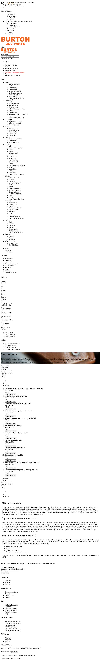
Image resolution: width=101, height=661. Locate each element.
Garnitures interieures (15, 194)
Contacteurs (12, 204)
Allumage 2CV (13, 105)
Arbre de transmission (15, 123)
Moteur (11, 116)
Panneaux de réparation (16, 148)
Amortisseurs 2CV (14, 84)
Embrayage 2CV (14, 125)
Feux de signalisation (15, 208)
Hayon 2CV (12, 158)
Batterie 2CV (13, 202)
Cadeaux (11, 238)
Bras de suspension (15, 91)
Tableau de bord (14, 178)
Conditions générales (11, 592)
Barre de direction (14, 142)
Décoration (12, 172)
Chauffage (12, 179)
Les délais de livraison (12, 610)
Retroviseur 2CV (14, 153)
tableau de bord (17, 546)
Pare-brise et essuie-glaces (17, 165)
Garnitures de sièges (15, 190)
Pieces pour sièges (14, 188)
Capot (10, 149)
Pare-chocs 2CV (14, 160)
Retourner (8, 594)
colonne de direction (19, 552)
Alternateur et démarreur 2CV (18, 114)
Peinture (11, 227)
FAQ (6, 614)
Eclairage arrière (14, 209)
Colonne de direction (15, 139)
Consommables (13, 229)
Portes (11, 151)
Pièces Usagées (13, 243)
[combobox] (10, 56)
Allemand (12, 18)
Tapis (10, 195)
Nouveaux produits (11, 65)
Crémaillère (12, 141)
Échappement (13, 112)
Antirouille (12, 225)
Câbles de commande (15, 185)
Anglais (11, 20)
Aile (10, 146)
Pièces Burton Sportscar (12, 76)
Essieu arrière (13, 89)
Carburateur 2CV (14, 107)
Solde (6, 67)
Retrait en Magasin (10, 608)
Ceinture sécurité (14, 192)
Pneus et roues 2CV (15, 95)
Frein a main (12, 132)
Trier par (3, 369)
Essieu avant (12, 87)
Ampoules (12, 211)
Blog (6, 74)
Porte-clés (12, 236)
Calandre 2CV (13, 162)
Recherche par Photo (11, 68)
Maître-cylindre (13, 128)
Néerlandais (12, 16)
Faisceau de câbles (14, 217)
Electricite (8, 250)
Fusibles (11, 213)
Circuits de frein (14, 130)
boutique (15, 541)
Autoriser (14, 651)
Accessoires (12, 215)
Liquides (11, 224)
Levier (11, 197)
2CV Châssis (13, 96)
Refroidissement (14, 103)
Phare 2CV (12, 206)
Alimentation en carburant (17, 109)
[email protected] (15, 630)
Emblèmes (12, 167)
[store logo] (15, 45)
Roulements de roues (15, 93)
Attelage (11, 171)
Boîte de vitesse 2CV (15, 121)
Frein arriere (12, 135)
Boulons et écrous (14, 231)
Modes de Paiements (11, 605)
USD (10, 32)
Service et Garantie (11, 612)
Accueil (7, 248)
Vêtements (12, 240)
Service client (9, 34)
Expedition (8, 607)
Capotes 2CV (13, 156)
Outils (10, 222)
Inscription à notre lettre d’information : (13, 569)
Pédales (11, 186)
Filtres (11, 110)
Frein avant (12, 133)
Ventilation (12, 181)
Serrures (11, 155)
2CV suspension (14, 86)
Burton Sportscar (10, 70)
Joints (10, 102)
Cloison (11, 164)
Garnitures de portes (15, 183)
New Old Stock (13, 245)
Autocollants (13, 169)
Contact (7, 597)
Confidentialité (9, 595)
